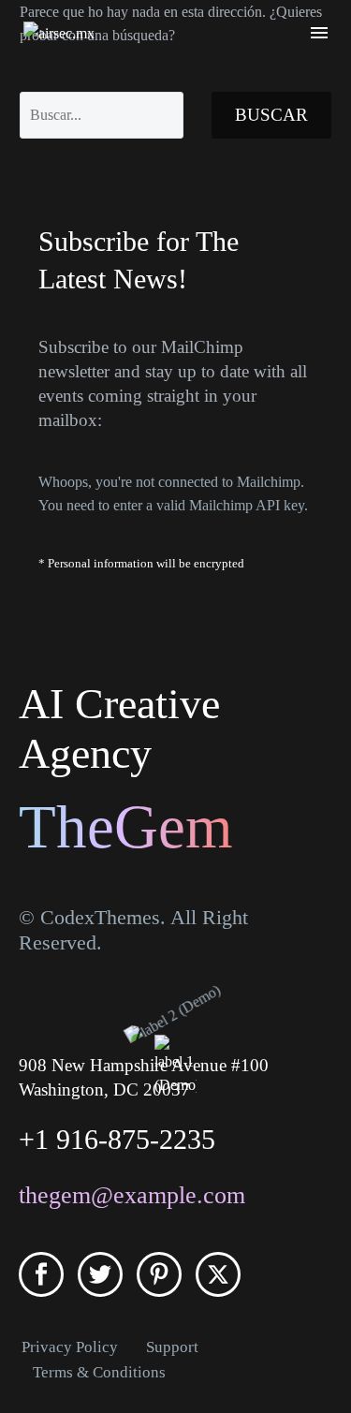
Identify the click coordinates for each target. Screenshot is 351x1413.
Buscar (271, 115)
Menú (319, 33)
